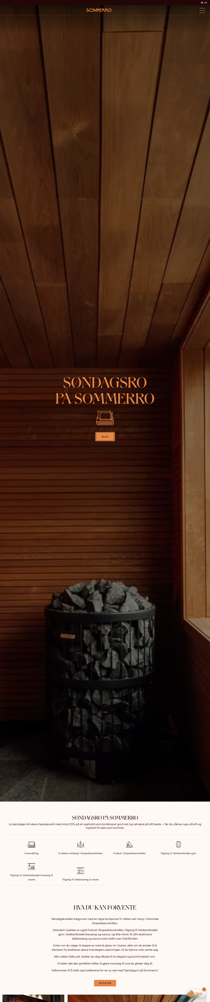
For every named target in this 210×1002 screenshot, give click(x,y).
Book (105, 436)
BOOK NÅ (105, 983)
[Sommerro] (99, 10)
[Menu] (201, 10)
